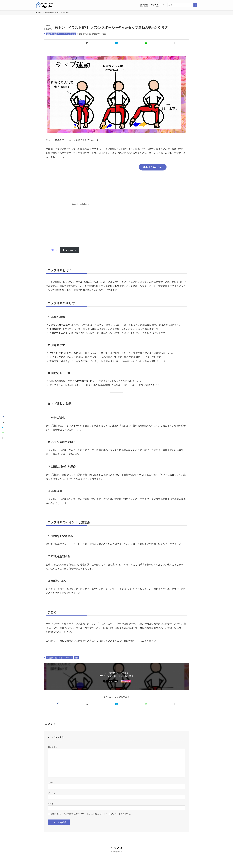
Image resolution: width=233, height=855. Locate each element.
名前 (50, 782)
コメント (52, 746)
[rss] (121, 848)
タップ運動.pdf (52, 250)
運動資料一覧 (51, 34)
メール (51, 792)
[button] (58, 43)
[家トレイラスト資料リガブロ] (44, 5)
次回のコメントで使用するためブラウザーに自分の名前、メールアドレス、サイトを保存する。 (91, 813)
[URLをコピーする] (175, 43)
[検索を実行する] (195, 5)
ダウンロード (71, 250)
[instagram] (115, 848)
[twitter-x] (111, 848)
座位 (73, 34)
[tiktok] (118, 848)
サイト (51, 803)
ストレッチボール (64, 34)
